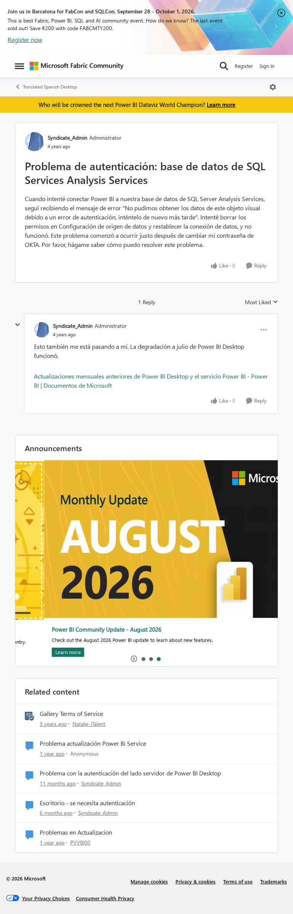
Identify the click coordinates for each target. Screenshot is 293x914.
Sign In (266, 66)
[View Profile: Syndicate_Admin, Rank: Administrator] (34, 141)
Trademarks (273, 881)
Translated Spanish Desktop (50, 87)
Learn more (221, 104)
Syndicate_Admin (67, 137)
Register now (25, 39)
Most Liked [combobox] (261, 302)
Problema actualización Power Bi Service (93, 743)
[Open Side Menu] (19, 66)
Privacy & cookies (195, 881)
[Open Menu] (272, 87)
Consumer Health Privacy (105, 898)
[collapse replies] (17, 324)
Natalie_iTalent (88, 723)
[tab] (143, 659)
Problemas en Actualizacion (76, 832)
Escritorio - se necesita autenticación (87, 803)
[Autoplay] (134, 659)
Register (244, 66)
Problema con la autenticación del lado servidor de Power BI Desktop (130, 773)
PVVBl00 (80, 842)
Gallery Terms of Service (71, 713)
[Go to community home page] (77, 66)
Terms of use (238, 881)
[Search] (224, 66)
